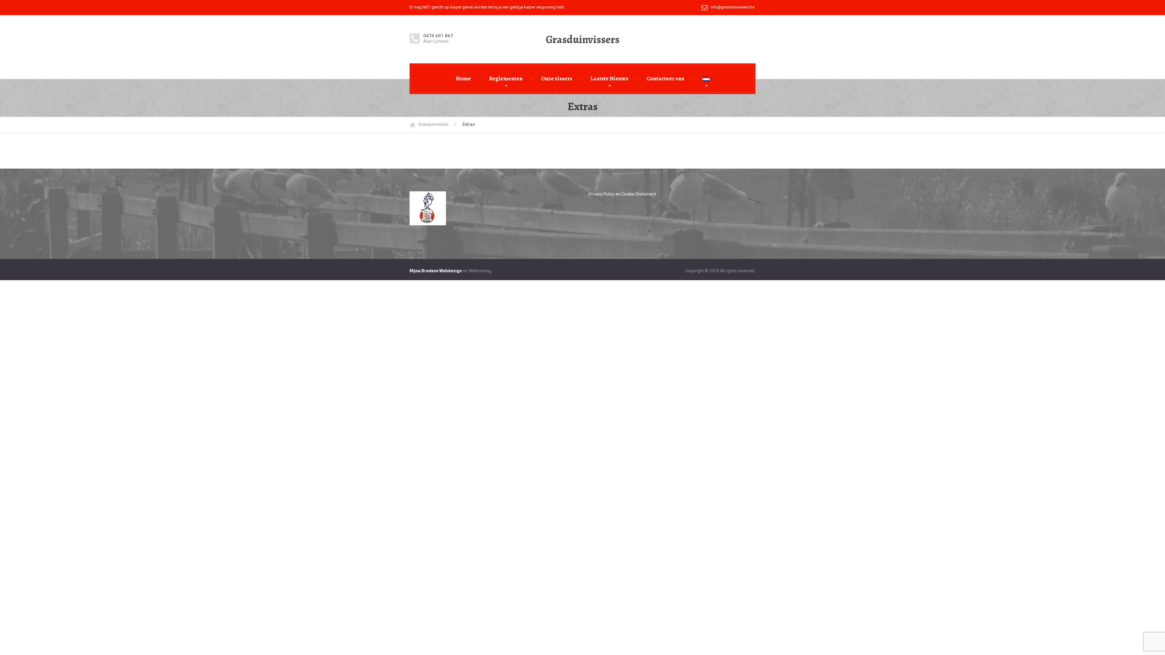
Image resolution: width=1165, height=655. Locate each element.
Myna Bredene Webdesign (436, 270)
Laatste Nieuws (609, 78)
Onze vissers (556, 78)
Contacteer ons (665, 78)
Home (463, 78)
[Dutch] (706, 78)
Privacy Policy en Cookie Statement (622, 194)
